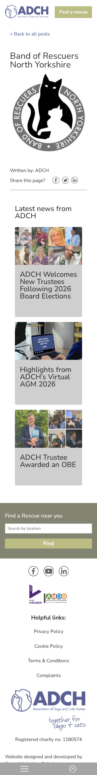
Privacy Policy (48, 631)
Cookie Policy (48, 646)
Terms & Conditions (48, 661)
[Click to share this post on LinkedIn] (74, 180)
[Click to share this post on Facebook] (55, 181)
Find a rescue (73, 12)
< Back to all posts (30, 34)
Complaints (49, 675)
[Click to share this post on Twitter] (65, 181)
